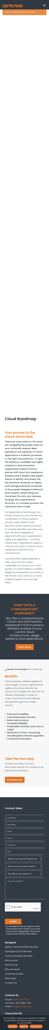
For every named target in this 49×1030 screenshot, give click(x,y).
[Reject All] (46, 1022)
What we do (11, 964)
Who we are (11, 960)
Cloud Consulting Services (18, 955)
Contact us (14, 779)
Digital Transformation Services (21, 946)
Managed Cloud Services (18, 951)
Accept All (13, 1026)
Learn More (24, 647)
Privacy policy (36, 1026)
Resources (10, 978)
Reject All (23, 1026)
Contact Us (11, 982)
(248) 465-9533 (20, 999)
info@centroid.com (21, 1006)
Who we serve (12, 969)
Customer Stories (14, 973)
